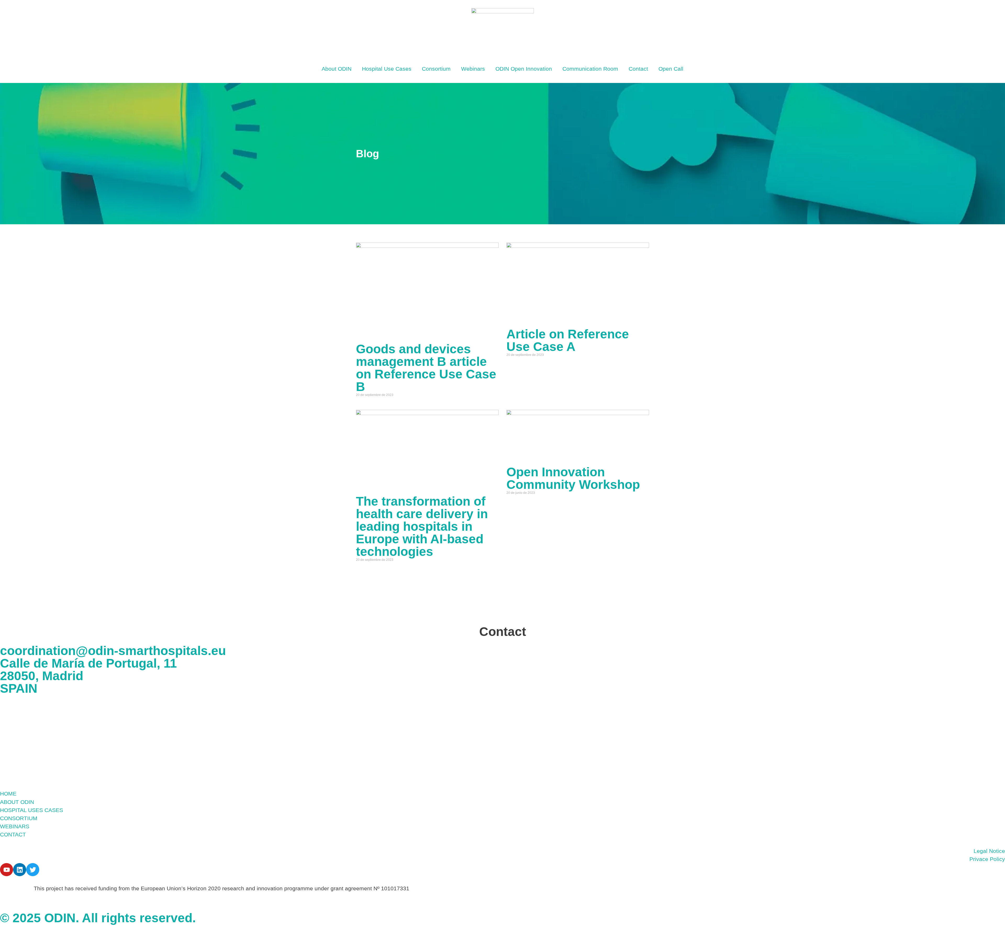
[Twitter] (32, 869)
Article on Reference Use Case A (567, 340)
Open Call (670, 69)
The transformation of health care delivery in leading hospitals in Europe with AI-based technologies (422, 526)
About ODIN (336, 69)
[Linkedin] (19, 869)
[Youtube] (6, 869)
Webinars (473, 69)
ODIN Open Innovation (523, 69)
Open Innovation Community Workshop (573, 478)
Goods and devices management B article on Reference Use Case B (426, 368)
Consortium (436, 69)
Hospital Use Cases (386, 69)
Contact (638, 69)
